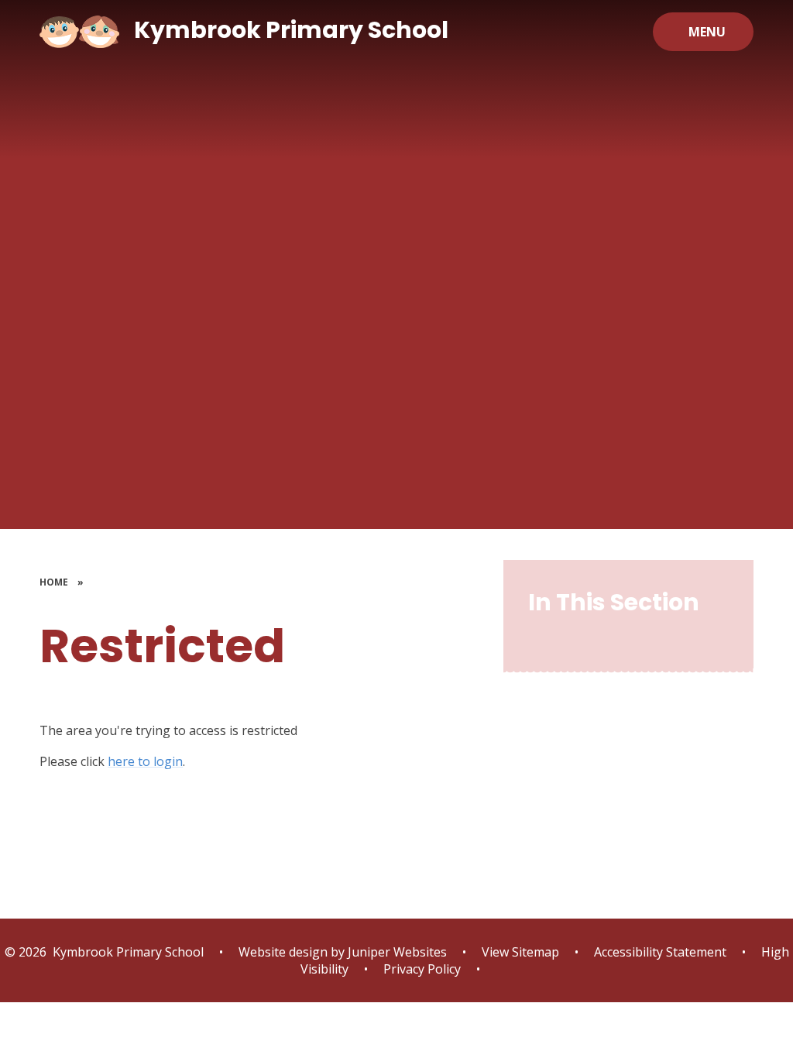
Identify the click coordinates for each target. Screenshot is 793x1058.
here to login (145, 761)
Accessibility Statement (660, 951)
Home (53, 582)
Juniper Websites (396, 951)
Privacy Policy (422, 968)
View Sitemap (520, 951)
